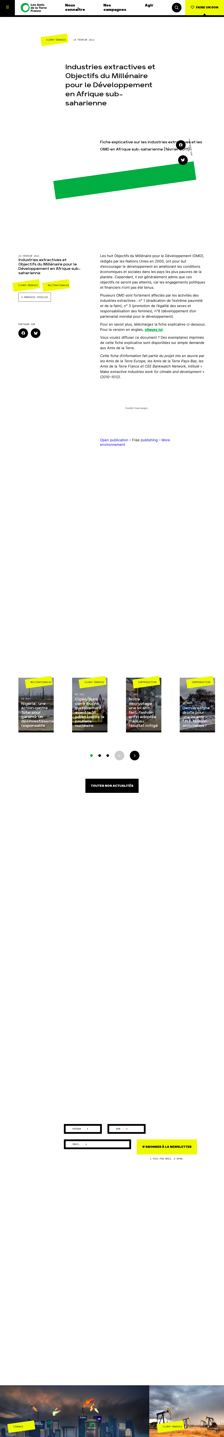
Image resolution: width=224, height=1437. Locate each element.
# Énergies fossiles (34, 297)
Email (79, 1144)
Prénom (80, 1128)
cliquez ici (154, 329)
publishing (149, 440)
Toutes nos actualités (112, 786)
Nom (122, 1128)
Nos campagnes (114, 7)
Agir (149, 5)
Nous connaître (75, 7)
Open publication (114, 440)
